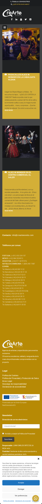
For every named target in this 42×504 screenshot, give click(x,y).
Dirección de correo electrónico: (15, 420)
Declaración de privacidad (23, 501)
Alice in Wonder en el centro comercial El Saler (19, 174)
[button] (38, 459)
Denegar (21, 489)
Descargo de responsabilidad (14, 384)
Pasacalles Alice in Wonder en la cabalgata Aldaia (21, 77)
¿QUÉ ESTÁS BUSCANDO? (21, 4)
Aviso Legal (7, 381)
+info (8, 448)
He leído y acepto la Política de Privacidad (20, 434)
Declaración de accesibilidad (14, 387)
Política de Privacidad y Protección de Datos (20, 378)
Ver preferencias (21, 496)
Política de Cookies (10, 375)
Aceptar (21, 483)
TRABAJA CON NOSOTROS (21, 1)
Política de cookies (8, 501)
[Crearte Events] (21, 13)
